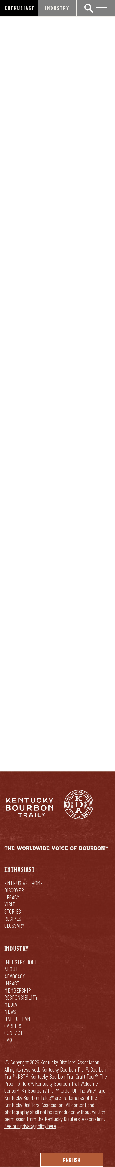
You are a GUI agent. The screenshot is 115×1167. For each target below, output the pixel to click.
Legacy (11, 897)
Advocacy (14, 976)
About (11, 968)
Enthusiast (20, 8)
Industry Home (21, 961)
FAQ (8, 1039)
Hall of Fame (18, 1018)
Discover (14, 890)
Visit (9, 904)
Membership (17, 990)
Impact (11, 983)
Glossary (14, 925)
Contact (13, 1032)
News (10, 1011)
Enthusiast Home (23, 882)
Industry (57, 8)
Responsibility (21, 997)
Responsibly (82, 730)
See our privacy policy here (30, 1125)
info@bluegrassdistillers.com (44, 591)
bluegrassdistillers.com (31, 651)
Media (10, 1004)
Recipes (12, 918)
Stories (12, 911)
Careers (13, 1025)
